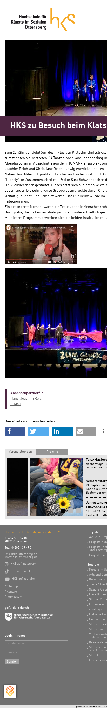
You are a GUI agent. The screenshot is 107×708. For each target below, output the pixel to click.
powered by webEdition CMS (91, 706)
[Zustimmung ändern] (10, 691)
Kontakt (11, 591)
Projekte (52, 451)
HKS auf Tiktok (18, 571)
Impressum (14, 596)
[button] (15, 431)
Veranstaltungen (20, 451)
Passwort (12, 652)
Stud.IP (94, 655)
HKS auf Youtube (20, 578)
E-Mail (15, 404)
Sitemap (12, 586)
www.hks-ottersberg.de (21, 557)
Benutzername (15, 643)
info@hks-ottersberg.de (21, 554)
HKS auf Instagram (21, 563)
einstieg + (95, 609)
